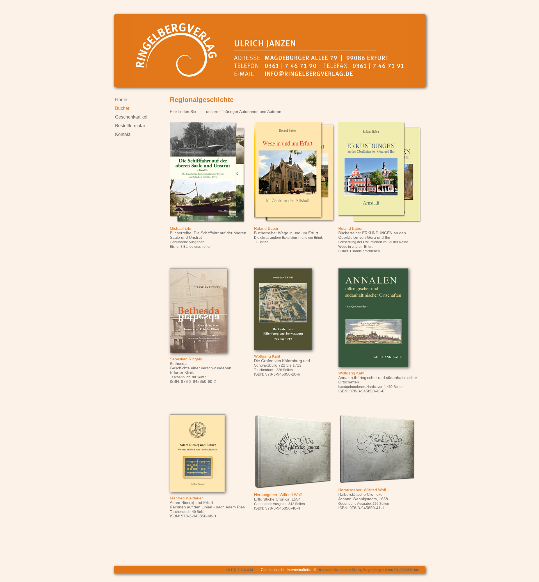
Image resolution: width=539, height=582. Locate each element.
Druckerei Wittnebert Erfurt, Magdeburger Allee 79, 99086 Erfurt (368, 570)
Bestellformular (130, 125)
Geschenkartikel (131, 117)
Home (121, 99)
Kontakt (122, 134)
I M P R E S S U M (239, 570)
